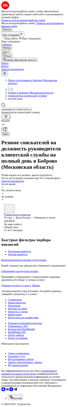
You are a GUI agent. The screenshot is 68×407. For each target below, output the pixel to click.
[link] (7, 56)
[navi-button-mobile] (4, 73)
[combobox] (16, 109)
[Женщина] (9, 208)
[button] (5, 63)
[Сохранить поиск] (4, 130)
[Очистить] (6, 116)
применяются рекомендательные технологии (29, 372)
